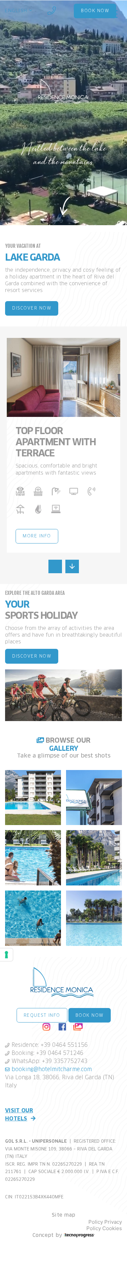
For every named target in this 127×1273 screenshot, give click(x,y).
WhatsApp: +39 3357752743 (48, 1061)
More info (37, 536)
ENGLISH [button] (17, 10)
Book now (90, 1015)
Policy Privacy (105, 1222)
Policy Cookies (104, 1228)
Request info (42, 1015)
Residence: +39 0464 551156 (49, 1045)
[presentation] (55, 566)
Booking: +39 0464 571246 (46, 1053)
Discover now (31, 308)
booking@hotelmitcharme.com (51, 1069)
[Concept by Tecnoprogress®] (79, 1236)
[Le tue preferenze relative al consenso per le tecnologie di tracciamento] (6, 954)
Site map (63, 1215)
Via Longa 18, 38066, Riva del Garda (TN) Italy (59, 1081)
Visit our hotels (19, 1114)
